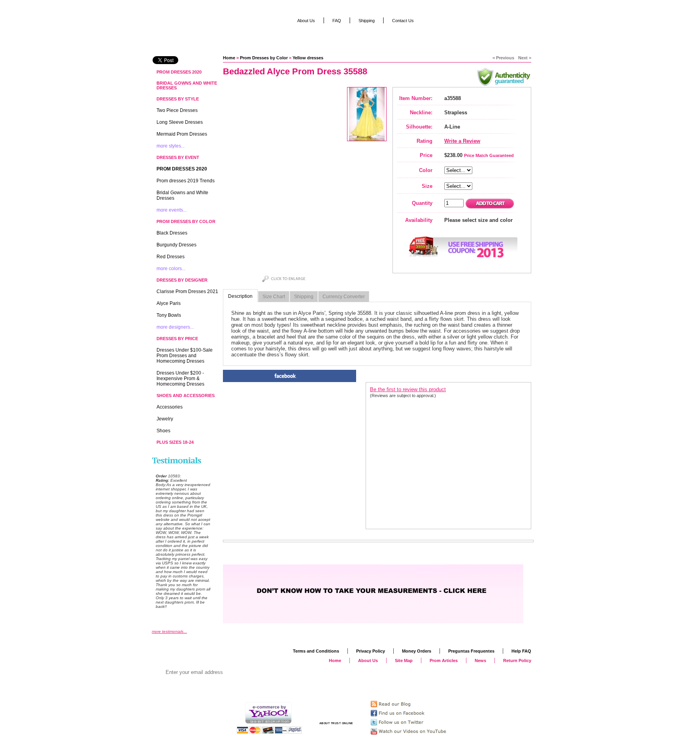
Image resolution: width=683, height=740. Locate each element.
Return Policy (517, 660)
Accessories (170, 407)
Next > (524, 57)
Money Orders (416, 651)
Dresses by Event (178, 157)
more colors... (171, 268)
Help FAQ (521, 651)
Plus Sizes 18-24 (175, 442)
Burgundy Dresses (176, 245)
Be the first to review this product (408, 389)
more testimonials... (169, 631)
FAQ (336, 20)
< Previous (503, 57)
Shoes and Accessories (186, 395)
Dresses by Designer (182, 280)
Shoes (163, 430)
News (480, 660)
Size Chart (273, 296)
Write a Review (462, 141)
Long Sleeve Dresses (180, 122)
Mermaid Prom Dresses (182, 134)
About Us (306, 20)
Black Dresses (172, 233)
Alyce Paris (169, 303)
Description (240, 296)
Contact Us (403, 20)
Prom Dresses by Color (264, 57)
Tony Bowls (169, 315)
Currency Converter (344, 296)
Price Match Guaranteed (489, 155)
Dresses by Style (178, 99)
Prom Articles (444, 660)
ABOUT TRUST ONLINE (336, 723)
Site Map (404, 660)
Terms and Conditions (316, 651)
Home (229, 57)
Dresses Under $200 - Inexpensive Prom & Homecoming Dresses (180, 378)
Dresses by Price (177, 338)
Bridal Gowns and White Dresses (187, 85)
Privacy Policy (370, 651)
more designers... (175, 327)
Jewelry (165, 419)
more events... (172, 210)
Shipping (303, 296)
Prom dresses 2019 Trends (186, 181)
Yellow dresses (307, 57)
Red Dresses (171, 256)
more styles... (171, 146)
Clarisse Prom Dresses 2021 (187, 291)
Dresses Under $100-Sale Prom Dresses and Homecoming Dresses (185, 355)
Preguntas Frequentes (471, 651)
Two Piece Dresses (177, 110)
